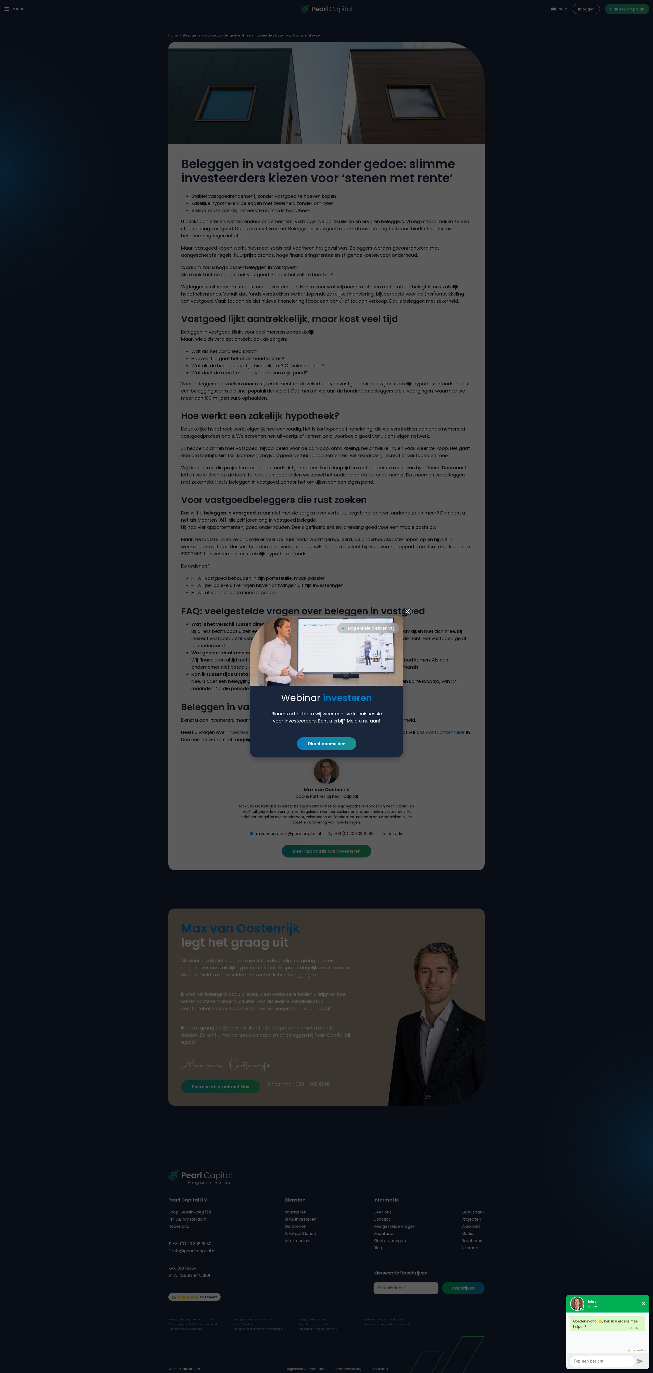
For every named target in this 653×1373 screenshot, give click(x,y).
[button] (408, 611)
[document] (326, 686)
